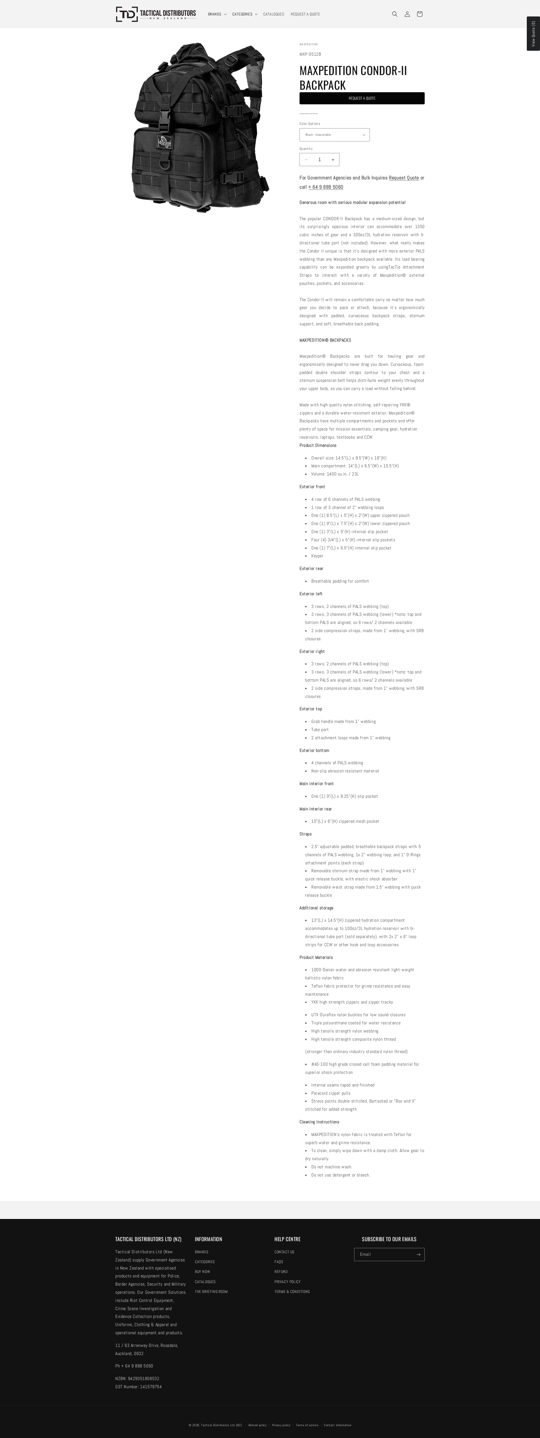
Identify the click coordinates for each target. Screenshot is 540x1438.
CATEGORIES (242, 14)
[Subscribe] (418, 1254)
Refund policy (258, 1425)
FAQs (278, 1261)
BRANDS (215, 14)
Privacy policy (281, 1425)
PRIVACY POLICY (287, 1281)
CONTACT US (284, 1251)
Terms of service (307, 1425)
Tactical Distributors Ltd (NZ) (221, 1425)
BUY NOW (202, 1271)
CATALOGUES (205, 1281)
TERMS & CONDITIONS (292, 1291)
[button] (217, 14)
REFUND (281, 1271)
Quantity (306, 148)
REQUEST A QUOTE (362, 98)
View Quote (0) (533, 34)
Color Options (310, 123)
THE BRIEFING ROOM (211, 1291)
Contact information (337, 1425)
